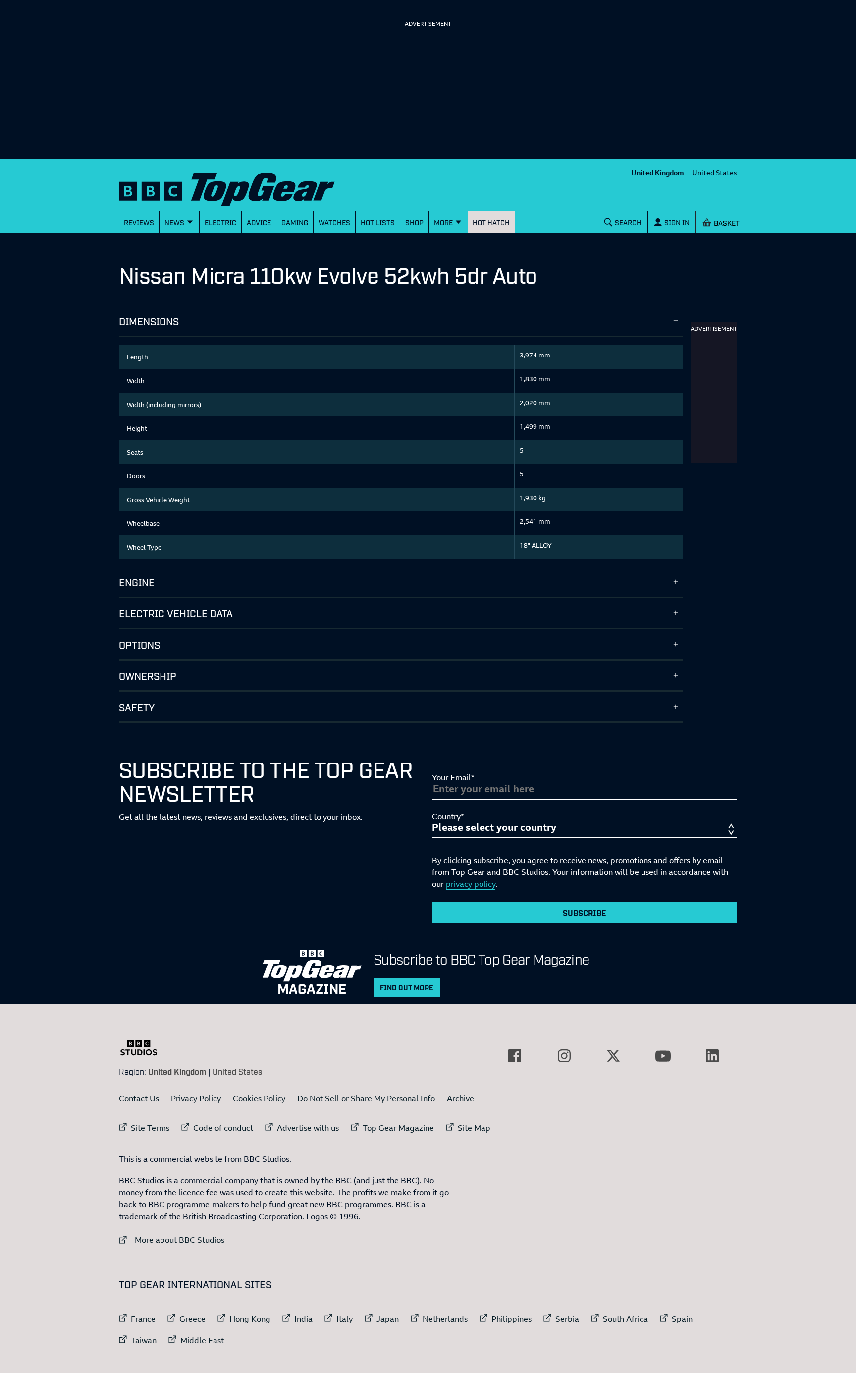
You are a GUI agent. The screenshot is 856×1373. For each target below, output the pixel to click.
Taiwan (144, 1340)
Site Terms (150, 1128)
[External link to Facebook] (515, 1055)
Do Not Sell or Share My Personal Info (366, 1098)
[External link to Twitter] (613, 1055)
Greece (192, 1318)
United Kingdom (657, 172)
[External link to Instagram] (564, 1055)
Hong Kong (249, 1318)
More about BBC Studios (171, 1239)
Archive (460, 1098)
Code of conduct (223, 1128)
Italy (344, 1318)
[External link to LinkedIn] (712, 1055)
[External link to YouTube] (663, 1055)
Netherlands (445, 1318)
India (303, 1318)
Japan (387, 1318)
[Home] (239, 187)
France (143, 1318)
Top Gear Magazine (398, 1128)
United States (714, 172)
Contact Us (139, 1098)
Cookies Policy (259, 1098)
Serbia (567, 1318)
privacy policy (470, 883)
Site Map (474, 1128)
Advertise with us (308, 1128)
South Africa (625, 1318)
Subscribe (584, 912)
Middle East (202, 1340)
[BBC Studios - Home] (143, 1048)
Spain (682, 1318)
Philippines (511, 1318)
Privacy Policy (196, 1098)
